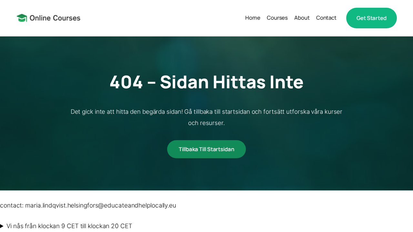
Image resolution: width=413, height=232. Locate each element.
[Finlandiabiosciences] (48, 18)
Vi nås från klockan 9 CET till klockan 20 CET (69, 226)
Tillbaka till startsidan (206, 149)
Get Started (372, 18)
